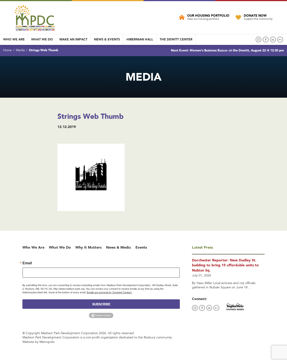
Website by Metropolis (38, 342)
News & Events (107, 39)
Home (7, 50)
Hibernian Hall (139, 39)
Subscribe (101, 304)
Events (141, 247)
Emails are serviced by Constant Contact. (109, 292)
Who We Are (14, 39)
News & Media (118, 247)
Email (27, 263)
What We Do (42, 39)
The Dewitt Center (176, 39)
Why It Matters (88, 247)
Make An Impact (73, 39)
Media (20, 50)
